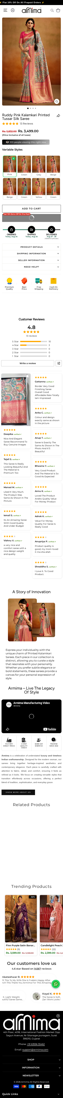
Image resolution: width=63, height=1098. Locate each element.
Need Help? (31, 267)
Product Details (31, 247)
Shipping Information (31, 253)
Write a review (28, 363)
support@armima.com (35, 1049)
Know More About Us (18, 792)
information (30, 1067)
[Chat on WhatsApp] (56, 984)
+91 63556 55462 (36, 1044)
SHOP (30, 1059)
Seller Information (31, 260)
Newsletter (31, 1075)
